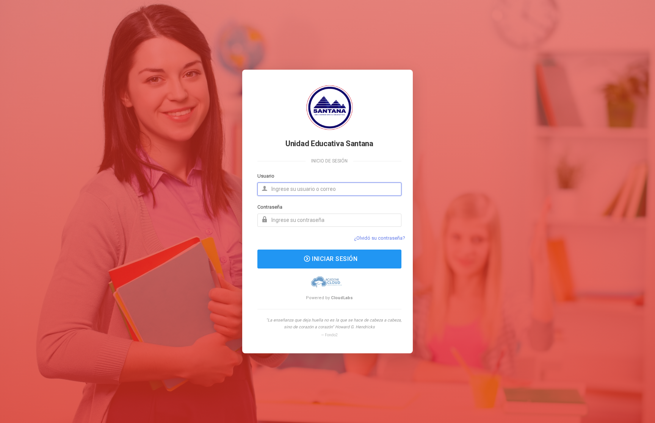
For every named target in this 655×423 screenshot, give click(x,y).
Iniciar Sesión (334, 258)
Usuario (265, 176)
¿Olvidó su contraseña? (379, 238)
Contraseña (269, 207)
